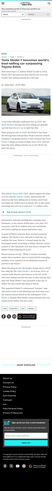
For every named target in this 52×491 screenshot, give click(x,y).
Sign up (26, 443)
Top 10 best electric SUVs (19, 212)
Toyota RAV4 (18, 193)
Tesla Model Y (7, 125)
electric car (18, 128)
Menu (2, 3)
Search (49, 3)
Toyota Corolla (23, 196)
